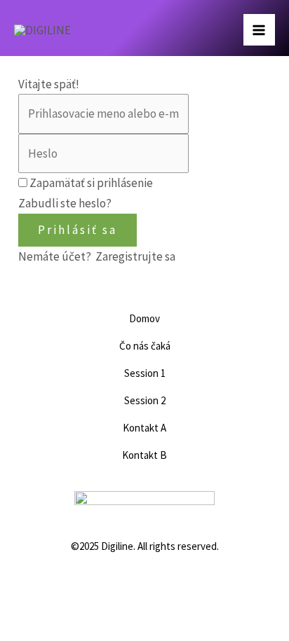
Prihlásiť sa (77, 229)
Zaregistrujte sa (135, 256)
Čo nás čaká (144, 345)
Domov (144, 318)
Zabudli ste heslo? (65, 203)
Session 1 (145, 373)
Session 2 (145, 400)
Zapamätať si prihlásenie (91, 183)
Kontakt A (144, 427)
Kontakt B (144, 455)
